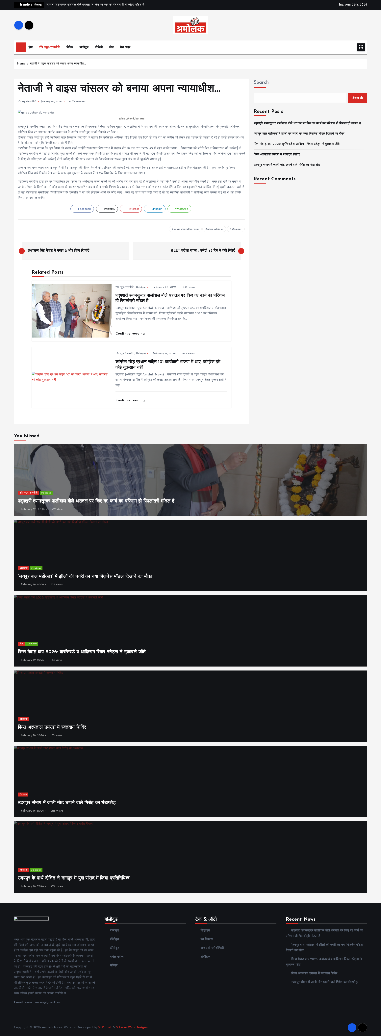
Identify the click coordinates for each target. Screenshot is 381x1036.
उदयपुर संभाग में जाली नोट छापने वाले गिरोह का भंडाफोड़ (287, 164)
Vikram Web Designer (132, 1027)
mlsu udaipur (215, 229)
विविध (69, 47)
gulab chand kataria (186, 229)
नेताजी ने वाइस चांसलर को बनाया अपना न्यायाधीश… (58, 63)
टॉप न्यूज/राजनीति (49, 47)
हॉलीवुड (114, 939)
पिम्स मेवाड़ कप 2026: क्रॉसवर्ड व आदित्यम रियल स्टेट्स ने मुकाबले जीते (297, 144)
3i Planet (105, 1027)
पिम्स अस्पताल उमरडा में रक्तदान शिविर (277, 154)
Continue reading (130, 333)
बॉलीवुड (84, 47)
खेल (111, 47)
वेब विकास (207, 939)
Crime (23, 794)
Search (261, 82)
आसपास (24, 568)
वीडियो (99, 47)
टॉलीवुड (114, 948)
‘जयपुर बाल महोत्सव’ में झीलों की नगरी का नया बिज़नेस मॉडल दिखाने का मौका (299, 133)
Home (21, 63)
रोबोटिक (205, 956)
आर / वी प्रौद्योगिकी (212, 948)
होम (31, 47)
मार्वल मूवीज (116, 956)
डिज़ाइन (205, 930)
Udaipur (237, 229)
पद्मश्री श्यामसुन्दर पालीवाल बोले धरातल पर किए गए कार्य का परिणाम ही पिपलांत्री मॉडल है (307, 123)
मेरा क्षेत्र (125, 47)
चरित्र (113, 965)
